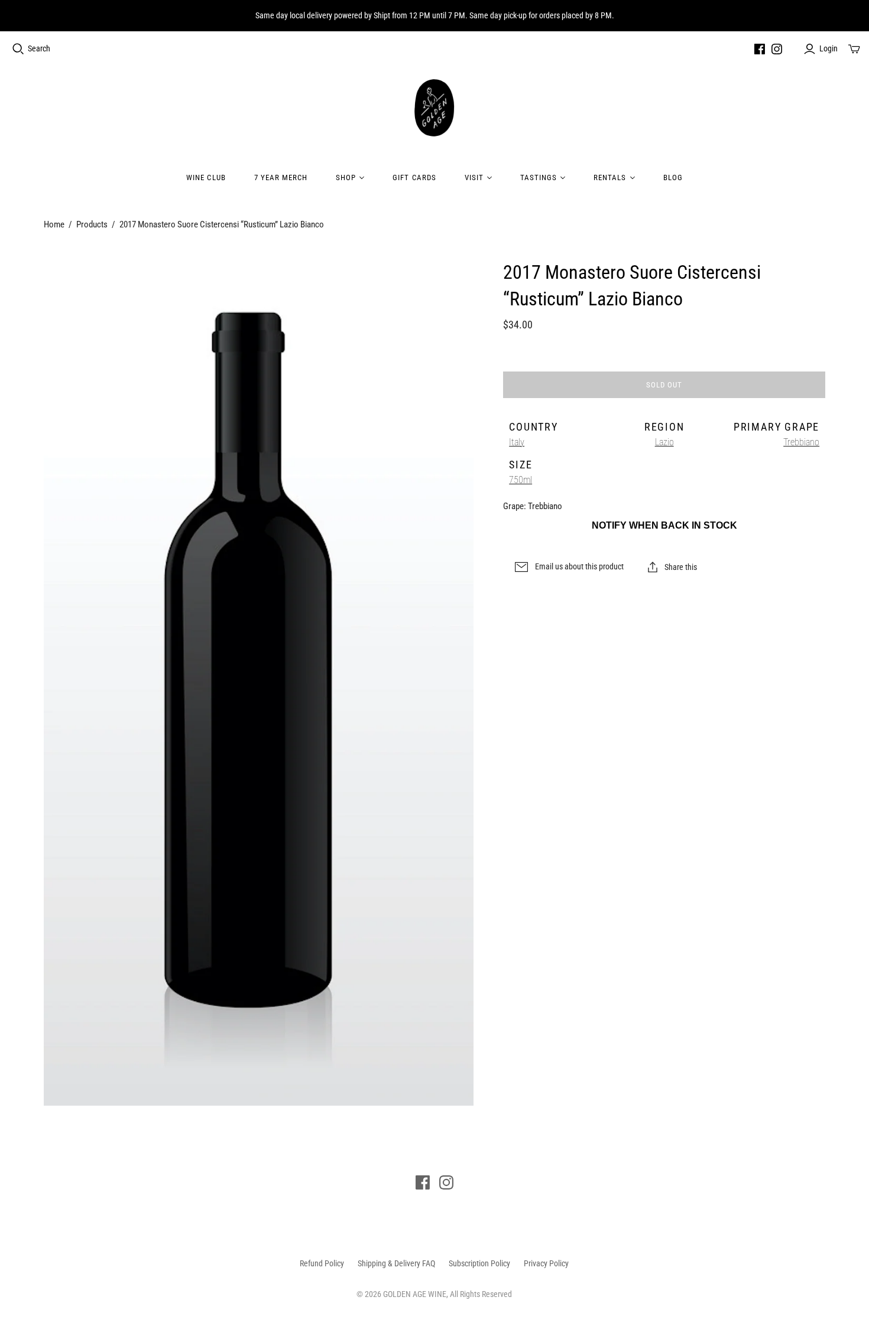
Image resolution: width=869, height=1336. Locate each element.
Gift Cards (414, 177)
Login (828, 48)
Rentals (610, 177)
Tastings (538, 177)
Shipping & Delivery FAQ (396, 1263)
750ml (520, 479)
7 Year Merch (280, 177)
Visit (474, 177)
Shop (346, 177)
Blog (673, 177)
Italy (516, 442)
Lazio (664, 442)
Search (39, 48)
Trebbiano (801, 442)
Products (92, 224)
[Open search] (18, 49)
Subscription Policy (479, 1263)
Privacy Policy (546, 1263)
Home (54, 224)
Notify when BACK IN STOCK (664, 525)
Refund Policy (322, 1263)
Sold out (664, 384)
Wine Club (205, 177)
